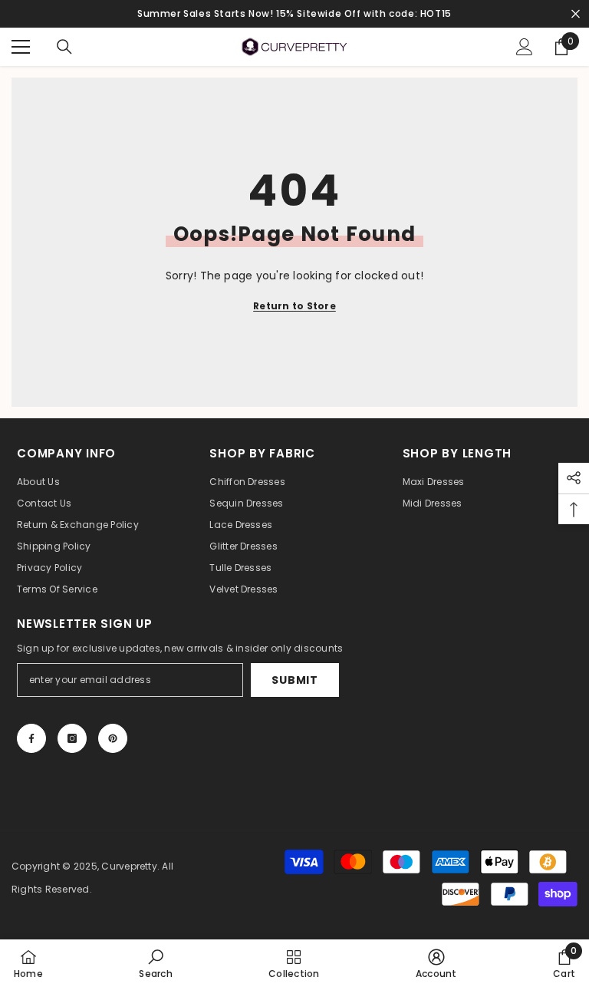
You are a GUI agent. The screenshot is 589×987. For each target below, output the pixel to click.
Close (575, 14)
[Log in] (524, 46)
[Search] (64, 47)
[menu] (21, 47)
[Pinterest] (112, 738)
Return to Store (294, 305)
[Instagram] (72, 738)
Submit (294, 680)
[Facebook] (31, 738)
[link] (155, 963)
